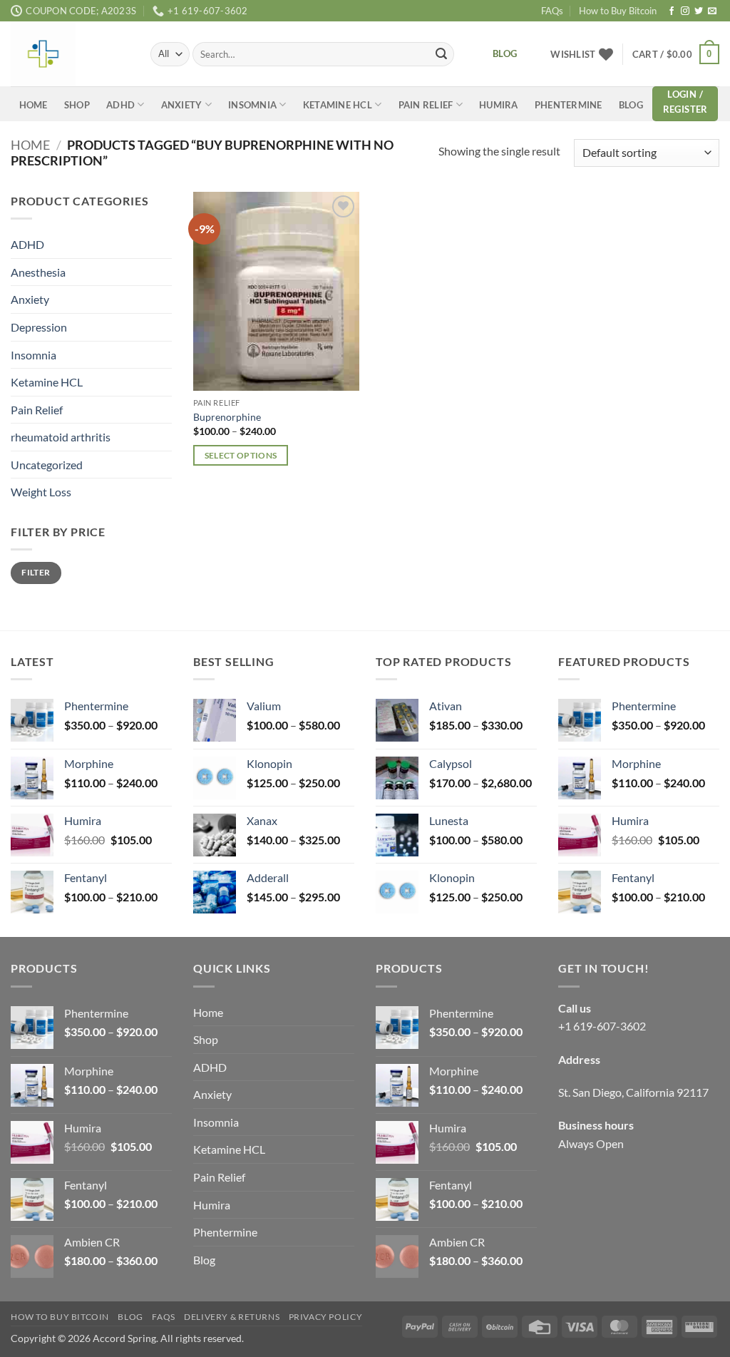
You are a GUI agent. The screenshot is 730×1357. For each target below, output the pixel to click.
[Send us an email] (712, 11)
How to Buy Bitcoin (618, 10)
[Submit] (441, 54)
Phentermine (568, 105)
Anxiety (181, 105)
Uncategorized (47, 464)
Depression (39, 326)
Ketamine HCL (337, 105)
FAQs (552, 10)
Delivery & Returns (231, 1316)
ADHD (120, 105)
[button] (675, 54)
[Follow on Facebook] (671, 11)
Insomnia (252, 105)
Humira (498, 105)
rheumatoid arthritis (60, 437)
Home (33, 105)
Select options (241, 455)
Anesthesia (38, 271)
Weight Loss (41, 491)
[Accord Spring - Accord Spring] (70, 53)
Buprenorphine (227, 417)
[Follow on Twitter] (698, 11)
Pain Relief (426, 105)
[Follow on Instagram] (685, 11)
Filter (35, 572)
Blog (631, 105)
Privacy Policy (326, 1316)
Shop (77, 105)
